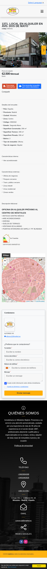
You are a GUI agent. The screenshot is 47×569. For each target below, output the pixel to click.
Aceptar (39, 566)
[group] (23, 50)
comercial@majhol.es (23, 521)
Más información (12, 567)
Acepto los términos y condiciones (17, 386)
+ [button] (5, 260)
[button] (13, 65)
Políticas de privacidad (23, 446)
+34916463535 (23, 478)
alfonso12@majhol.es (13, 336)
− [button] (5, 264)
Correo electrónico (10, 356)
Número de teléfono (11, 364)
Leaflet (28, 301)
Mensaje (7, 372)
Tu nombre (8, 348)
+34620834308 (23, 474)
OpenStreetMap (40, 301)
